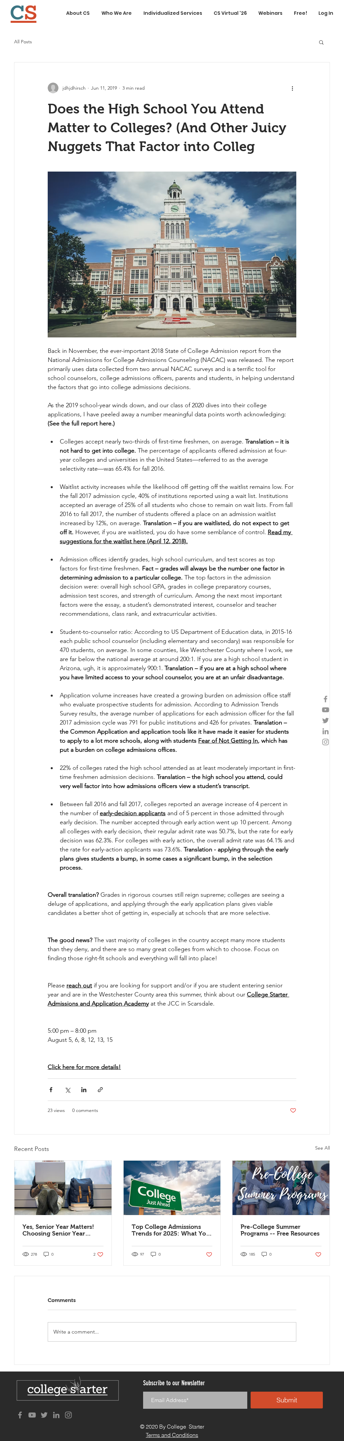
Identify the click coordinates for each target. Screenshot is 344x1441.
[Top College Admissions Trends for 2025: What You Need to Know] (172, 1188)
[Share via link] (100, 1089)
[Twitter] (325, 720)
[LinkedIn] (325, 731)
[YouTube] (325, 709)
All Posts (23, 42)
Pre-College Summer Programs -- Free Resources (280, 1230)
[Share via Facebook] (51, 1089)
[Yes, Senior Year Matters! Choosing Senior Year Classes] (63, 1188)
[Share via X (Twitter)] (67, 1089)
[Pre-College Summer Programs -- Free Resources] (281, 1188)
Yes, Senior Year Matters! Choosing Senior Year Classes (58, 1230)
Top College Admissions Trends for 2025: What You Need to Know (171, 1230)
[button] (321, 42)
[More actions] (292, 88)
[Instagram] (325, 742)
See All (322, 1148)
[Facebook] (325, 699)
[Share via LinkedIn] (84, 1089)
